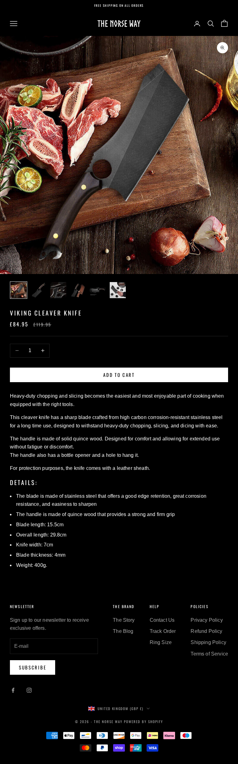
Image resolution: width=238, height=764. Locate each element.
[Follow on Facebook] (13, 690)
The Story (123, 620)
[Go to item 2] (38, 290)
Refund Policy (206, 631)
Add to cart (119, 374)
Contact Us (162, 620)
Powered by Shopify (143, 721)
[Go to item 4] (78, 290)
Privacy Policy (207, 620)
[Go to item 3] (58, 290)
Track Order (163, 631)
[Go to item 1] (18, 290)
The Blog (123, 631)
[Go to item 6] (117, 290)
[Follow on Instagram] (29, 690)
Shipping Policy (208, 642)
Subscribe (32, 667)
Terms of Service (209, 653)
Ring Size (161, 642)
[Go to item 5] (98, 290)
